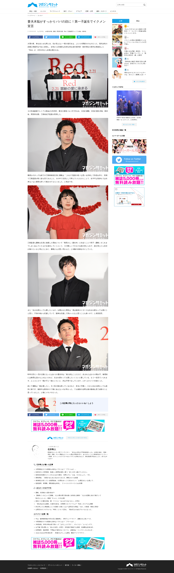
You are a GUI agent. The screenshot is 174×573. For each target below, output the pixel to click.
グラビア (79, 11)
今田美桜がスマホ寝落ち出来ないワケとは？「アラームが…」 (56, 469)
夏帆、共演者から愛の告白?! (45, 492)
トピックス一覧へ (130, 124)
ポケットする (101, 37)
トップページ (31, 15)
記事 (120, 21)
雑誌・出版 (33, 11)
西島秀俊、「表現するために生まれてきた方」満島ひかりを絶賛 (57, 477)
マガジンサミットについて (36, 565)
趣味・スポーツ (101, 11)
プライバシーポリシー (55, 565)
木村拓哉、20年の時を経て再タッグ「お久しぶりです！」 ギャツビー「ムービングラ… (64, 524)
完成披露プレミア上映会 (74, 31)
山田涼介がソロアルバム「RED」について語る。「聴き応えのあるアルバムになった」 (64, 509)
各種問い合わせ (33, 568)
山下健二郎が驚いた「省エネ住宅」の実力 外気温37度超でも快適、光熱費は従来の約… (65, 527)
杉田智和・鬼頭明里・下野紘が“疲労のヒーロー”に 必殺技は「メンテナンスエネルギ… (65, 530)
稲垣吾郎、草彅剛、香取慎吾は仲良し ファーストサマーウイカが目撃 (59, 483)
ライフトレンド (55, 11)
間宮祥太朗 (60, 31)
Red (65, 31)
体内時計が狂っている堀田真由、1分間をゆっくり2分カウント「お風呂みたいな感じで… (65, 480)
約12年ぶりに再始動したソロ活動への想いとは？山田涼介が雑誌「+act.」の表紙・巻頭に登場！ (67, 506)
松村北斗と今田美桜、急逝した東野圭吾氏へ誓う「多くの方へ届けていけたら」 (62, 472)
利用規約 (43, 568)
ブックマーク (85, 37)
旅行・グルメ (68, 11)
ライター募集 (76, 565)
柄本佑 (84, 31)
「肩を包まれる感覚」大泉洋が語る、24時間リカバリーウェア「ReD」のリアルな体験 (64, 504)
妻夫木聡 (49, 31)
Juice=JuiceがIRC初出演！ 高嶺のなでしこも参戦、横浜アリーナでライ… (61, 533)
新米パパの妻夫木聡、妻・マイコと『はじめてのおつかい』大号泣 (57, 501)
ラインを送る (69, 37)
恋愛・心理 (89, 11)
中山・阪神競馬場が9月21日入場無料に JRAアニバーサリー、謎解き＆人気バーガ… (64, 519)
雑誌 (138, 21)
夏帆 (54, 31)
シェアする (35, 37)
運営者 (67, 565)
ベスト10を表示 (140, 81)
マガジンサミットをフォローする (77, 437)
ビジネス (113, 11)
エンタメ (43, 11)
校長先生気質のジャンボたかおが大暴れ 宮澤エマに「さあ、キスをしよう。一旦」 (63, 475)
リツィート (52, 37)
